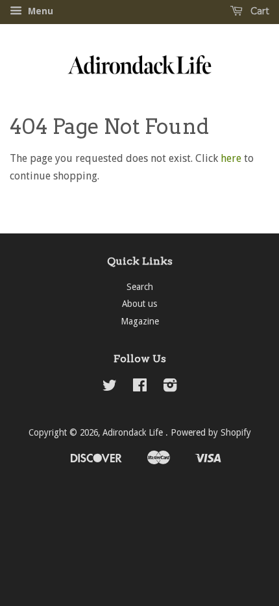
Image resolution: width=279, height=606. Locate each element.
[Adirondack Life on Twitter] (110, 387)
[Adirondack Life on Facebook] (139, 387)
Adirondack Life (134, 432)
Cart (258, 11)
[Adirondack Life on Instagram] (170, 387)
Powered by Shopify (211, 432)
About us (139, 303)
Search (140, 287)
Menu (39, 11)
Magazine (140, 321)
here (231, 158)
